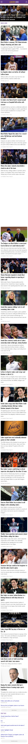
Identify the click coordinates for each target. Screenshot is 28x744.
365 (14, 1)
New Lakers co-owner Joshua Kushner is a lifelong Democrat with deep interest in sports (13, 597)
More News (14, 710)
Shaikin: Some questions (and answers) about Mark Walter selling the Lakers (14, 535)
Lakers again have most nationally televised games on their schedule (13, 438)
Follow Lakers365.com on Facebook (10, 701)
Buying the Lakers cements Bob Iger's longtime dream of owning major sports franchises (12, 687)
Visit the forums (14, 741)
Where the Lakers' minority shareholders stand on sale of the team (12, 167)
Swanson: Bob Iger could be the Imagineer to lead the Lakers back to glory (14, 566)
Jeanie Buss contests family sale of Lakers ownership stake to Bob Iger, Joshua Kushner (14, 341)
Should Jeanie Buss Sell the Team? (10, 716)
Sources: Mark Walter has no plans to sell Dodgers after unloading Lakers (13, 503)
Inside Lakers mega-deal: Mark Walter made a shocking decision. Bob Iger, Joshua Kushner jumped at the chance (13, 405)
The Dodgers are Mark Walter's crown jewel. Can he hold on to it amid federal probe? (14, 244)
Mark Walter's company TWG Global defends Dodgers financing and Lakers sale (14, 43)
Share (26, 2)
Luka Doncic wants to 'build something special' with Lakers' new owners (12, 660)
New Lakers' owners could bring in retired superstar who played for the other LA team (14, 470)
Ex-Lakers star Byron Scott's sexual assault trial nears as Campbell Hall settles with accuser (13, 102)
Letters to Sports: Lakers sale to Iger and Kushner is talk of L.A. (13, 373)
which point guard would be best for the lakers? (12, 725)
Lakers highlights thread (7, 730)
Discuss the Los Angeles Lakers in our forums (12, 705)
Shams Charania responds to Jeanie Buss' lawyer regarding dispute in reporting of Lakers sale (13, 277)
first (2, 721)
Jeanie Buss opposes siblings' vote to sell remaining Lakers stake (12, 308)
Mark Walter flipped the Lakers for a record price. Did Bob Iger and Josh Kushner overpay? (13, 136)
